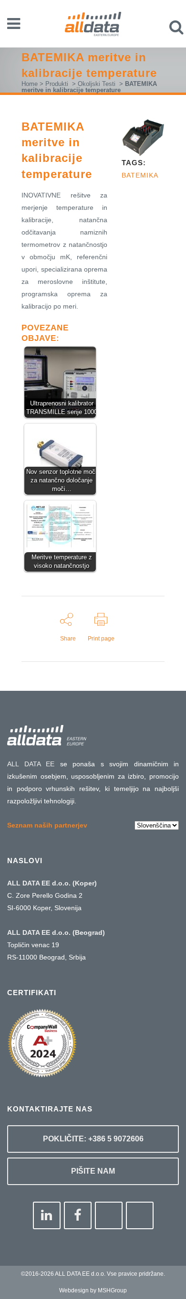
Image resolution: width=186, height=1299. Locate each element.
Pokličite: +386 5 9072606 (93, 1139)
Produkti (56, 83)
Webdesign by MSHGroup (93, 1290)
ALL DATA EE (30, 764)
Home (29, 83)
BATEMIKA (140, 175)
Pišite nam (93, 1171)
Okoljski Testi (96, 83)
